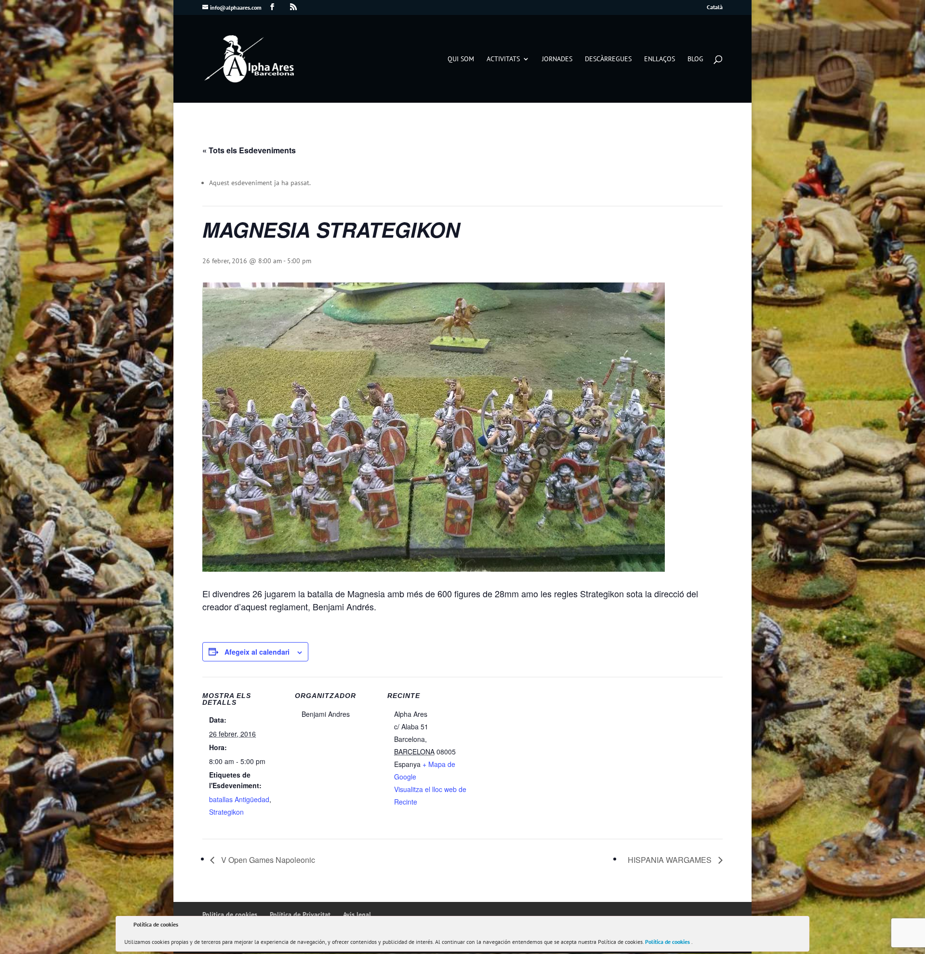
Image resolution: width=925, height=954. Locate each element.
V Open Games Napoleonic (267, 859)
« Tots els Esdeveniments (249, 150)
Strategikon (226, 812)
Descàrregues (608, 59)
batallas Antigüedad (239, 799)
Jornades (557, 59)
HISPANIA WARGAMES (671, 859)
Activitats (503, 59)
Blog (695, 59)
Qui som (461, 59)
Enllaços (659, 59)
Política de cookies (668, 941)
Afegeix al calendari (257, 652)
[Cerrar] (801, 926)
